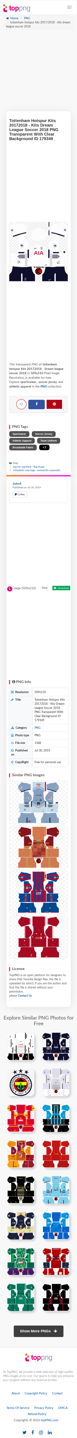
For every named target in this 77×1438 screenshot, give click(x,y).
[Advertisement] (38, 72)
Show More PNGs (36, 1331)
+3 (44, 447)
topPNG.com (49, 1420)
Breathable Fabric (23, 447)
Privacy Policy (43, 1408)
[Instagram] (41, 1433)
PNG (26, 18)
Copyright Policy (36, 1393)
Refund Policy (37, 1414)
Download (63, 588)
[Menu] (69, 7)
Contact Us (25, 995)
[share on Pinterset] (54, 404)
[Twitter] (24, 1433)
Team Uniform (48, 440)
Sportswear (19, 434)
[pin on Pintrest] (28, 1038)
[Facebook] (36, 404)
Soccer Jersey (43, 434)
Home (14, 18)
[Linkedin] (50, 1433)
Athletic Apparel (22, 440)
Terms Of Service (17, 1408)
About (15, 1393)
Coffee (21, 494)
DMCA (63, 1408)
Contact (57, 1393)
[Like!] (21, 404)
